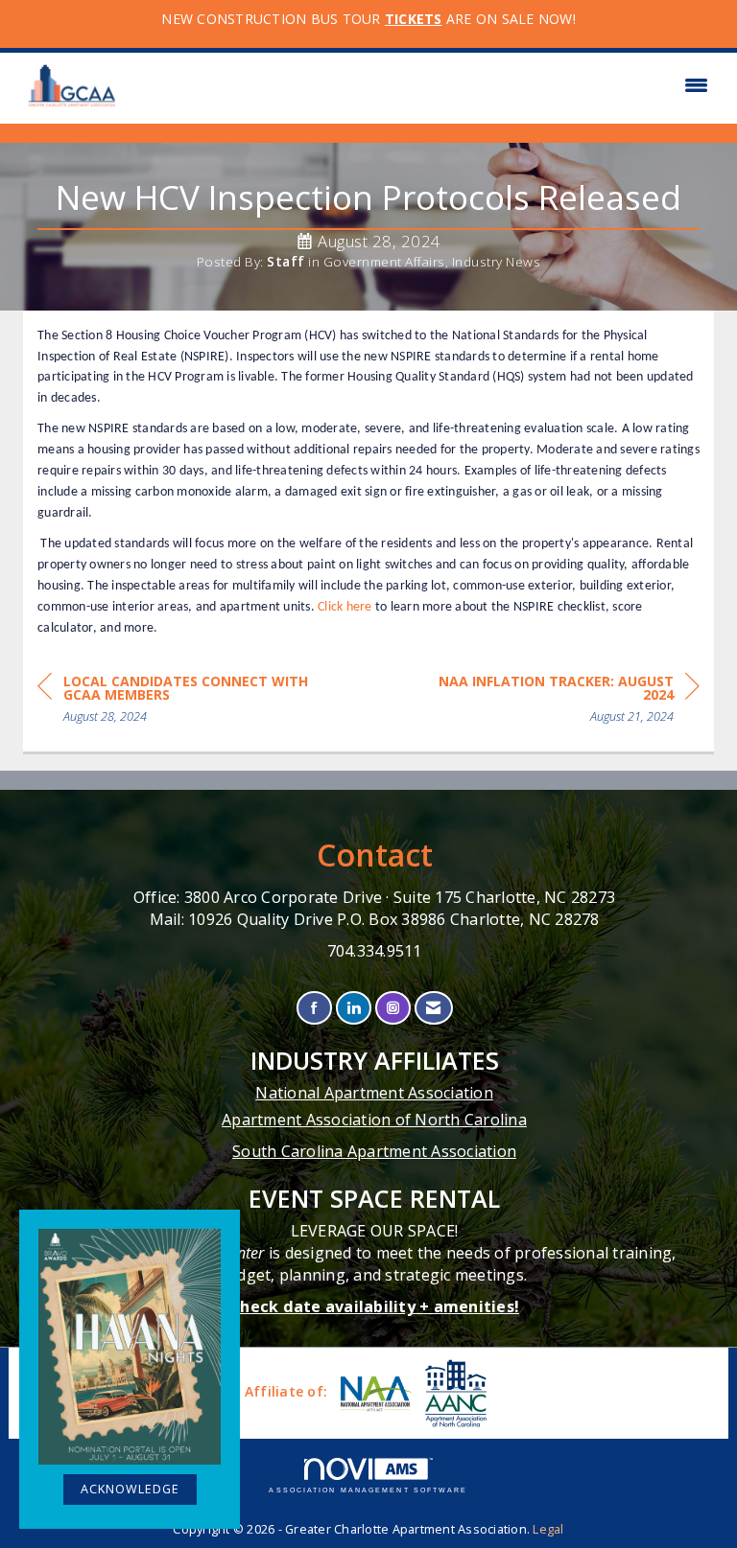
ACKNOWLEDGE (130, 1489)
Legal (548, 1529)
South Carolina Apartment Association (374, 1151)
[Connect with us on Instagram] (393, 1008)
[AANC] (454, 1393)
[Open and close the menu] (424, 85)
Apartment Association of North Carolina (374, 1119)
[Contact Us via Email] (433, 1008)
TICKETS (413, 19)
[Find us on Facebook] (314, 1008)
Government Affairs (384, 261)
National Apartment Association (374, 1092)
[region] (556, 702)
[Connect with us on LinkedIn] (353, 1008)
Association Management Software (368, 1490)
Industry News (496, 261)
